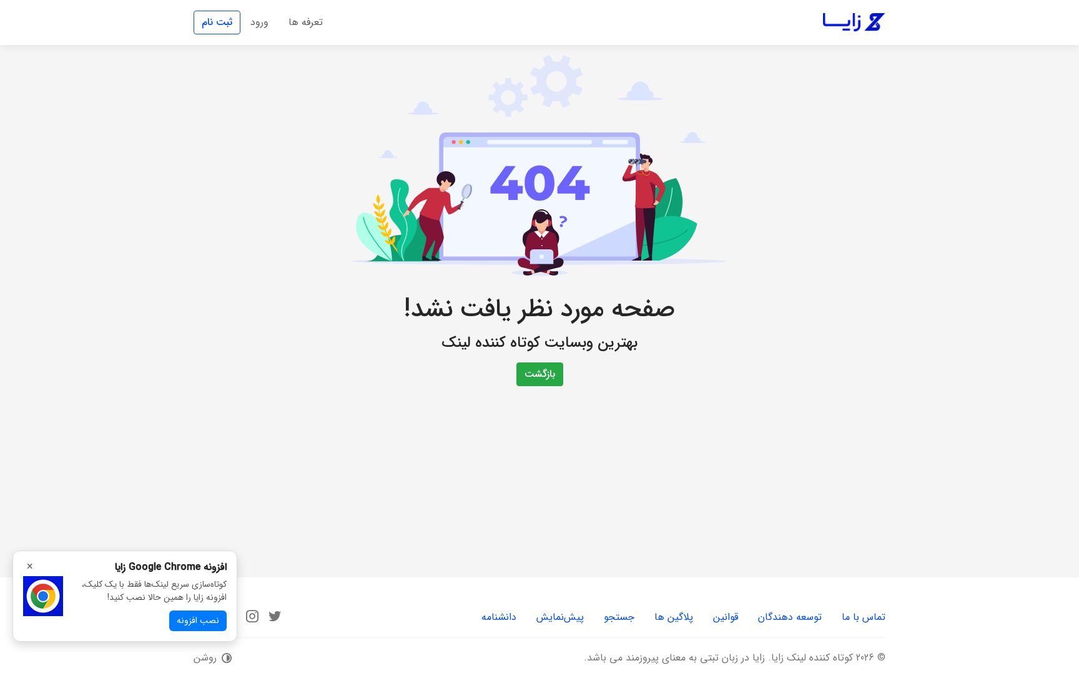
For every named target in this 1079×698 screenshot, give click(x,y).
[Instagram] (252, 616)
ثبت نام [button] (217, 22)
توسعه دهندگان (790, 617)
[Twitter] (275, 616)
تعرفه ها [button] (305, 22)
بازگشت (540, 374)
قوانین (725, 617)
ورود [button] (259, 22)
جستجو (619, 617)
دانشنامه (498, 617)
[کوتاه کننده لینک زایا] (854, 22)
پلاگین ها (673, 617)
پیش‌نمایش (560, 617)
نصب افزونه (198, 620)
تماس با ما (863, 617)
